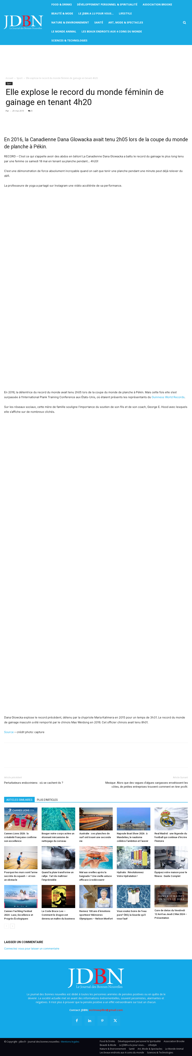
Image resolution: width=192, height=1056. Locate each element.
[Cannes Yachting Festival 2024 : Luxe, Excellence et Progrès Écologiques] (21, 896)
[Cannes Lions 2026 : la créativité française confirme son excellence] (21, 819)
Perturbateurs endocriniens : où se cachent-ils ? (33, 782)
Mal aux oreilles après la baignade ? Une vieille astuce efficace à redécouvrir (95, 876)
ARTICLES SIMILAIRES (19, 799)
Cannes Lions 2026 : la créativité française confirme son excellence (20, 837)
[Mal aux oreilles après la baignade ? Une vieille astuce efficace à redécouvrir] (96, 857)
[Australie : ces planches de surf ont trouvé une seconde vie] (96, 819)
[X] (16, 125)
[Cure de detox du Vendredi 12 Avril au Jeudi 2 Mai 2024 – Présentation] (171, 896)
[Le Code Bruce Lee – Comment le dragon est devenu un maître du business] (58, 896)
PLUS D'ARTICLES (47, 799)
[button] (184, 22)
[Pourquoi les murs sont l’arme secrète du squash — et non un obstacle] (21, 857)
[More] (51, 125)
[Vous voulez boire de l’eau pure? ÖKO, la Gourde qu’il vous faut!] (133, 896)
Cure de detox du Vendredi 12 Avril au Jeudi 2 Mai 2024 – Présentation (170, 914)
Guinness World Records (168, 397)
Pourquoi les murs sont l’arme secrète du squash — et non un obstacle (21, 876)
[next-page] (12, 926)
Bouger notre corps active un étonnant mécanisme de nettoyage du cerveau (58, 837)
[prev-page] (6, 926)
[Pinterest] (25, 125)
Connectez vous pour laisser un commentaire (31, 948)
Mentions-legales (70, 1041)
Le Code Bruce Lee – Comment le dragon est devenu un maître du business (58, 915)
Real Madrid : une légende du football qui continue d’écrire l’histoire (170, 837)
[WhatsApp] (34, 125)
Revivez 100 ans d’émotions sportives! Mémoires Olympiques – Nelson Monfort (96, 915)
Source (9, 732)
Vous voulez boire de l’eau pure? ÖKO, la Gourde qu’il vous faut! (131, 915)
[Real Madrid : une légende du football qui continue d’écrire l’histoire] (171, 819)
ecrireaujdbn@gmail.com (106, 1010)
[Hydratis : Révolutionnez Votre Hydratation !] (133, 857)
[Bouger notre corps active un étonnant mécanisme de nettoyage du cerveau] (58, 819)
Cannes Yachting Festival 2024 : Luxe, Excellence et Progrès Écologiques (18, 915)
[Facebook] (8, 125)
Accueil (9, 78)
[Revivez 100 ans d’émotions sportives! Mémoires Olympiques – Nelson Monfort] (96, 896)
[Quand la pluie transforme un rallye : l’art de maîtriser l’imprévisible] (58, 857)
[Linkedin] (42, 125)
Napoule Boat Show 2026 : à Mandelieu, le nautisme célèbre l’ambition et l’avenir (132, 837)
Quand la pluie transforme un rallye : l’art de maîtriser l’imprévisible (58, 876)
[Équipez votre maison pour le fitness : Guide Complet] (171, 857)
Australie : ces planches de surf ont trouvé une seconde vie (95, 837)
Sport (19, 78)
